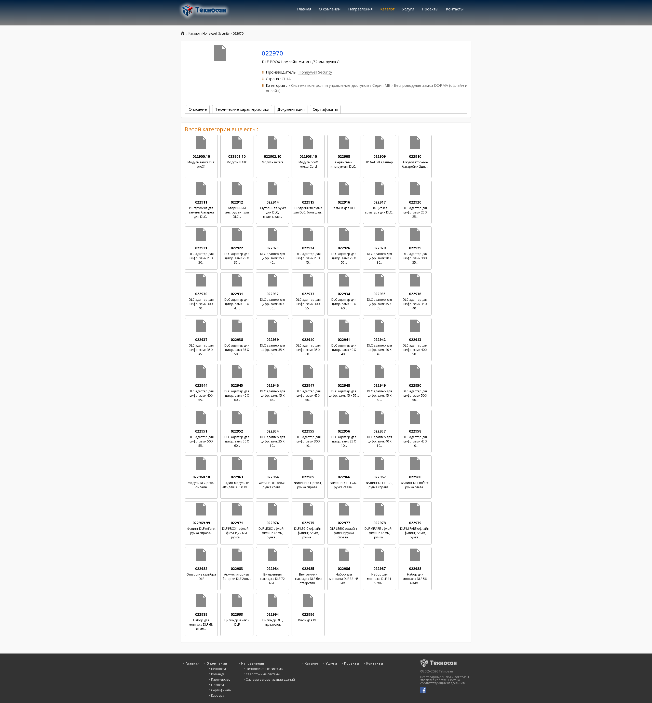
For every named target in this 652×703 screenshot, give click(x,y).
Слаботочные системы (263, 674)
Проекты (430, 8)
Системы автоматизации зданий (270, 679)
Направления (360, 8)
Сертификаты (221, 690)
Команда (218, 674)
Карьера (217, 695)
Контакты (455, 8)
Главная (304, 8)
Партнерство (220, 679)
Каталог (387, 8)
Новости (217, 685)
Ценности (218, 669)
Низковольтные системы (264, 669)
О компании (330, 8)
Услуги (408, 8)
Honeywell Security (315, 72)
